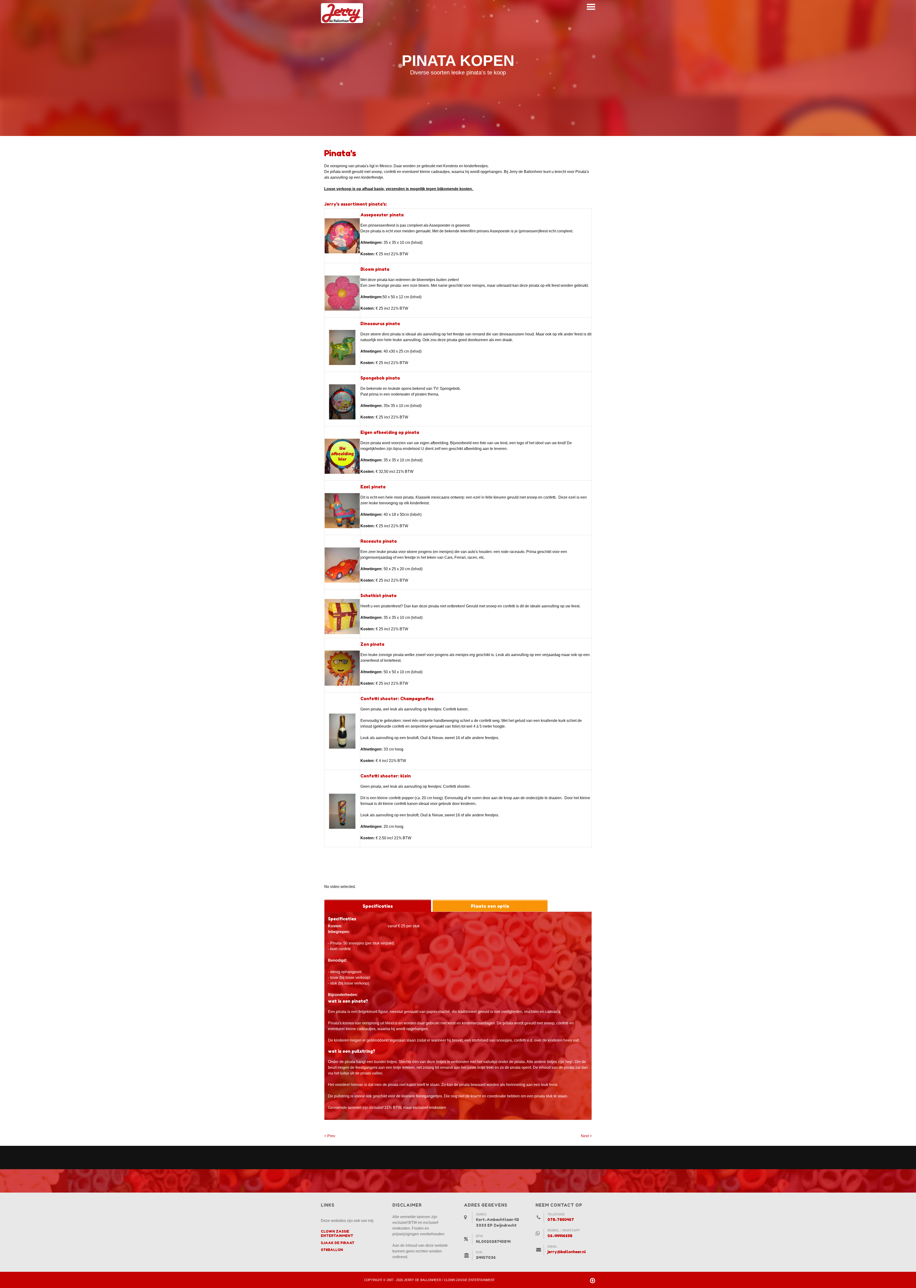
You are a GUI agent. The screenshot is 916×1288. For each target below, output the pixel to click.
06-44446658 (559, 1235)
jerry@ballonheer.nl (566, 1251)
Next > (586, 1136)
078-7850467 (560, 1219)
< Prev (329, 1136)
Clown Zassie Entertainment (337, 1233)
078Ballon (332, 1250)
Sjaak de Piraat (337, 1243)
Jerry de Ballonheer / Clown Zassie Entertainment (449, 1280)
